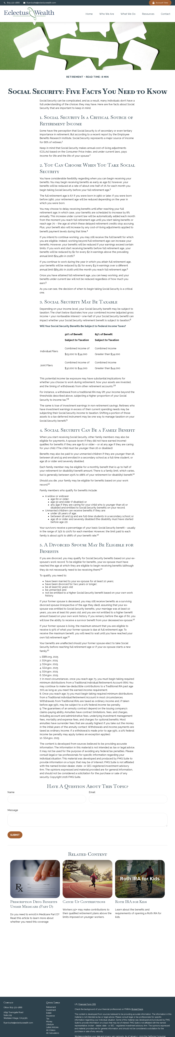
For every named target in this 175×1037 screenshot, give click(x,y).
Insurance (50, 1016)
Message (13, 810)
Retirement (51, 1007)
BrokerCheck (137, 1009)
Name (11, 792)
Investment (51, 1010)
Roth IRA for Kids (131, 901)
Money (49, 1021)
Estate (48, 1013)
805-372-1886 (13, 3)
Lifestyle (50, 1024)
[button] (89, 14)
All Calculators (52, 1033)
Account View (162, 3)
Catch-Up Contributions (84, 901)
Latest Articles (52, 1027)
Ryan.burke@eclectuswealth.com (41, 3)
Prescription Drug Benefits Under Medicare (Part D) (33, 904)
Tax (47, 1019)
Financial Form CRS (87, 1004)
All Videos (50, 1030)
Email (92, 792)
